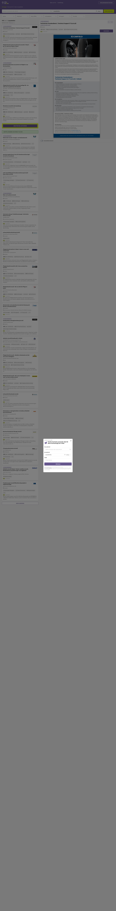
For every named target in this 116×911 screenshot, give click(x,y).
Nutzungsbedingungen (48, 467)
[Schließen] (70, 441)
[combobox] (56, 449)
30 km (67, 454)
